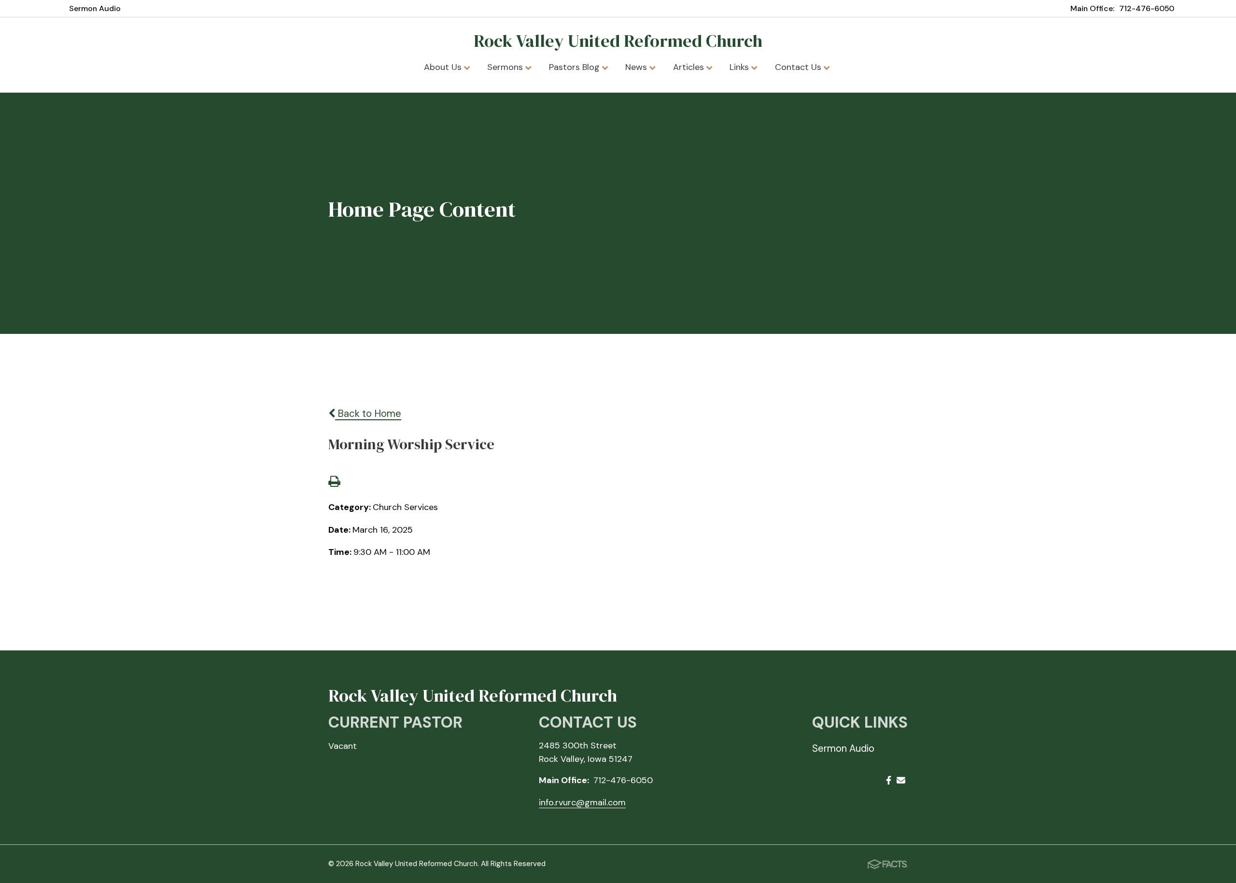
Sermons (506, 67)
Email (901, 782)
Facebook (888, 782)
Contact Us (799, 67)
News (637, 67)
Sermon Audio (95, 8)
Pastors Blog (575, 67)
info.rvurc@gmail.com (582, 802)
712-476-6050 (1146, 8)
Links (740, 67)
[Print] (334, 482)
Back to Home (368, 413)
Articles (689, 67)
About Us (444, 67)
